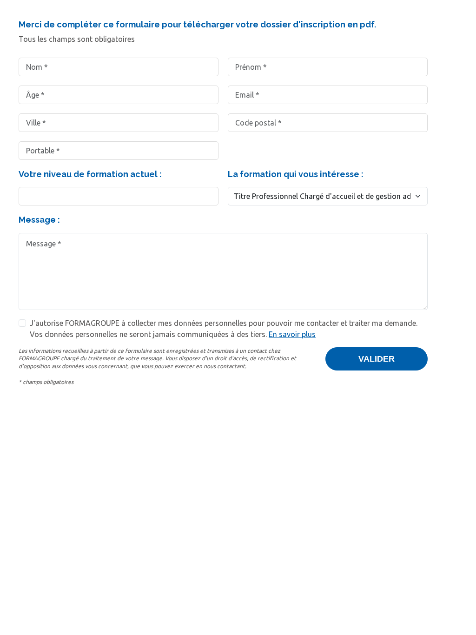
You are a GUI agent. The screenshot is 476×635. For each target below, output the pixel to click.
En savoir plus (292, 334)
